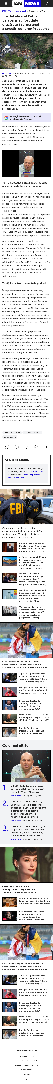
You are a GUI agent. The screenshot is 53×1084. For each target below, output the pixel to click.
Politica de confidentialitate (26, 1061)
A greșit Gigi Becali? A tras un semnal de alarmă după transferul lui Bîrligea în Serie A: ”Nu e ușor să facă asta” (26, 677)
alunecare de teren (12, 432)
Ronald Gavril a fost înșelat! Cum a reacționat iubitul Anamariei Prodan (26, 732)
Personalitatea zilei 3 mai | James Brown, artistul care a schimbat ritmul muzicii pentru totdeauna (26, 915)
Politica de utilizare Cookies (26, 1065)
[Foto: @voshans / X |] (48, 64)
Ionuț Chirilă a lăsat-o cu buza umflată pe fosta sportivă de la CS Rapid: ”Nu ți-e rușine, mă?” (26, 719)
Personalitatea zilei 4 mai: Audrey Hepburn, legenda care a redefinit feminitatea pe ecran (26, 870)
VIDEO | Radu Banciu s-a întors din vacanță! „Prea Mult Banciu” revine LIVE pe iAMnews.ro (26, 773)
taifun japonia (10, 437)
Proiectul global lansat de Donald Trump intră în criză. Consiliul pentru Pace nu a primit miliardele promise (26, 547)
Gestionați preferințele (26, 1079)
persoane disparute (32, 432)
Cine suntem (26, 1070)
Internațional (20, 11)
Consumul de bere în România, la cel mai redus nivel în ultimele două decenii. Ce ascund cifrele (26, 902)
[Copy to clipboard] (46, 447)
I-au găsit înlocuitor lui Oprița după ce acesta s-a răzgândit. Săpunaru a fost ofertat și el (26, 691)
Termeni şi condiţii (26, 1056)
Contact (26, 1074)
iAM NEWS (6, 11)
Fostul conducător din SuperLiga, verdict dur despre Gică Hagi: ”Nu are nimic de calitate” (26, 705)
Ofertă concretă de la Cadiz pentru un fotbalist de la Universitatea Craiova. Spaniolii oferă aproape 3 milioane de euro (26, 645)
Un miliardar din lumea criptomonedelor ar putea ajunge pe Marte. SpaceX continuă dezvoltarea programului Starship (26, 612)
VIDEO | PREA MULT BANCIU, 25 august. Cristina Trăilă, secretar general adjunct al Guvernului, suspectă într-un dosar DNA (26, 833)
